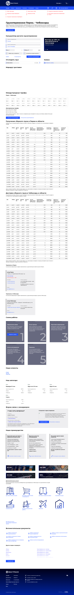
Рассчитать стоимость (55, 421)
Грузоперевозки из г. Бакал (43, 552)
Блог (7, 586)
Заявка (7, 56)
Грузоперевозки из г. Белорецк (43, 554)
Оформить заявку (13, 334)
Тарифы (7, 8)
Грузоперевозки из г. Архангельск (44, 550)
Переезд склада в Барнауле (13, 13)
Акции (37, 8)
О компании (31, 8)
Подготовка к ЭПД (32, 11)
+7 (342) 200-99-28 (11, 283)
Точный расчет (17, 56)
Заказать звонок (43, 421)
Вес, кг (7, 50)
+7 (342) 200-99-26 (11, 281)
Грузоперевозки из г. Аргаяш (43, 549)
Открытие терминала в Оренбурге (14, 16)
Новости (15, 577)
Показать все (10, 30)
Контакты (25, 8)
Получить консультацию (33, 56)
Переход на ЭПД (31, 13)
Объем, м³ (26, 50)
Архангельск (8, 552)
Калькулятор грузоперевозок (27, 117)
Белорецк (8, 557)
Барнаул (7, 555)
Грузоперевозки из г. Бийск (43, 555)
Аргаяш (7, 550)
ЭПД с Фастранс (10, 11)
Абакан (7, 549)
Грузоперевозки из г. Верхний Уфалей (45, 557)
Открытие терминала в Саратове (55, 11)
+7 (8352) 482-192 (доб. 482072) (13, 307)
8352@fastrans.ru (10, 312)
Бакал (7, 554)
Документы (18, 8)
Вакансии (8, 579)
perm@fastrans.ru (10, 289)
